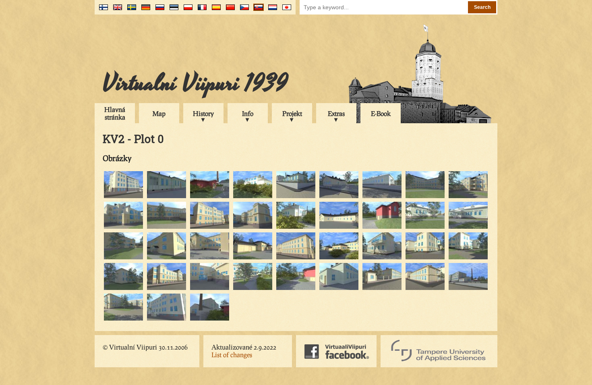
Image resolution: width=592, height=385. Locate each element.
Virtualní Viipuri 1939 (195, 83)
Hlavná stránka (114, 113)
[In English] (116, 10)
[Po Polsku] (186, 10)
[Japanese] (285, 10)
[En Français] (200, 10)
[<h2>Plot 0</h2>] (123, 197)
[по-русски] (158, 10)
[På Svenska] (130, 10)
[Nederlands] (271, 10)
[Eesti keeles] (172, 10)
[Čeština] (243, 10)
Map (159, 113)
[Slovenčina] (257, 10)
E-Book (381, 113)
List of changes (231, 354)
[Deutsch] (144, 10)
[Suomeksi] (102, 10)
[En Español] (214, 10)
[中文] (228, 10)
